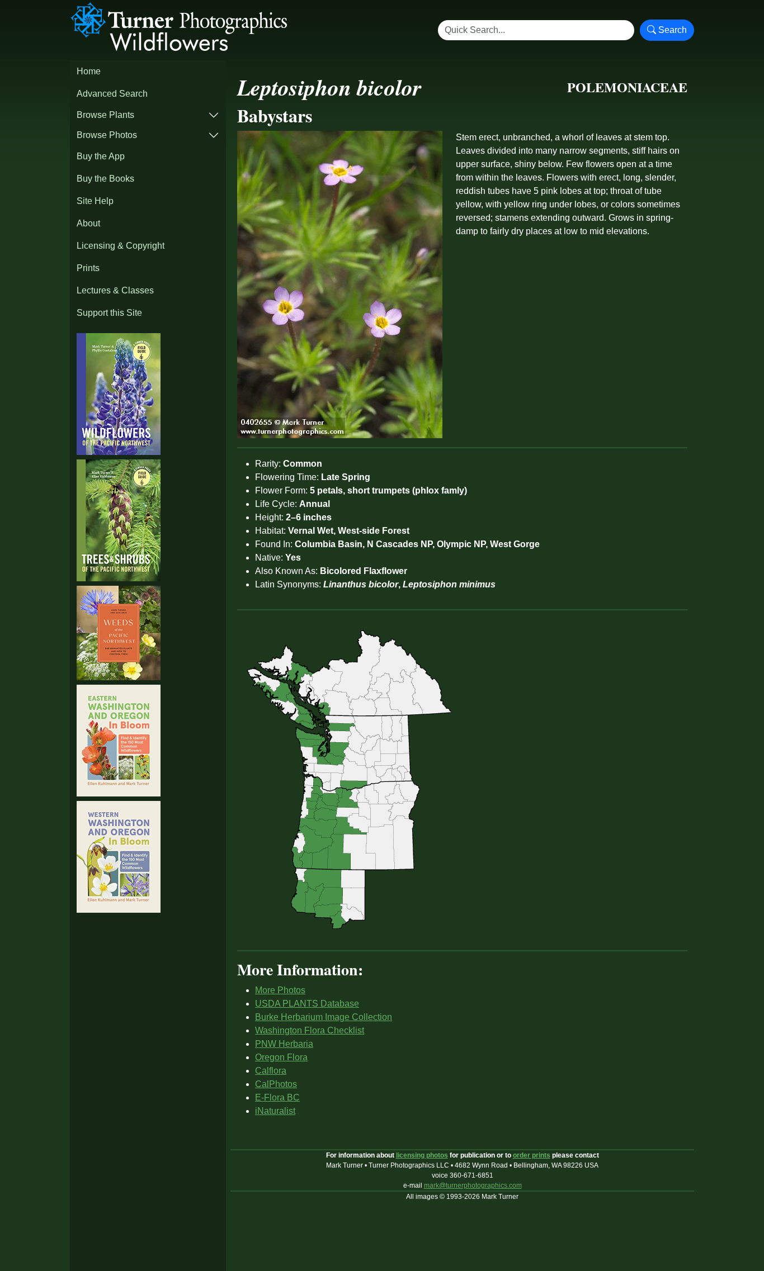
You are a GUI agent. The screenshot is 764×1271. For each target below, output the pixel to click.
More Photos (280, 990)
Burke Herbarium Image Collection (323, 1017)
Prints (88, 268)
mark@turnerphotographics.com (473, 1185)
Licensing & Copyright (120, 245)
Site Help (95, 201)
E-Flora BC (277, 1097)
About (88, 223)
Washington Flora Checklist (309, 1030)
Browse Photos (107, 135)
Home (89, 71)
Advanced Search (112, 93)
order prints (531, 1155)
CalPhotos (276, 1084)
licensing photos (422, 1155)
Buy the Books (105, 178)
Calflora (270, 1070)
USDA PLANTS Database (307, 1003)
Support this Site (109, 312)
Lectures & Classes (115, 290)
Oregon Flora (281, 1057)
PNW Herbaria (284, 1044)
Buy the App (101, 156)
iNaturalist (275, 1111)
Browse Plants (105, 115)
